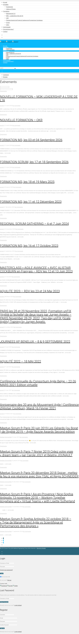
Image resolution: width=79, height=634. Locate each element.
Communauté (6, 27)
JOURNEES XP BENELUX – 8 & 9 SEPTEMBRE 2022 (35, 341)
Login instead (18, 605)
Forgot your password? (6, 570)
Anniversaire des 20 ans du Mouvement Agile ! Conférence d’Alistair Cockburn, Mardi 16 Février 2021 (39, 406)
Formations (6, 11)
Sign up (9, 580)
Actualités (5, 4)
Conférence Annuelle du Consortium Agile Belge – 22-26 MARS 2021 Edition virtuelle (38, 383)
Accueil (5, 2)
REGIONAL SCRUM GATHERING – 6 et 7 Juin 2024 (34, 224)
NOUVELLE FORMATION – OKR (21, 120)
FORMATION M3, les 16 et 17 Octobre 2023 (29, 246)
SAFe (7, 25)
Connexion (6, 75)
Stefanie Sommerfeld (6, 437)
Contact (5, 31)
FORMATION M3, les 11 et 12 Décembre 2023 (30, 202)
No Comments (16, 105)
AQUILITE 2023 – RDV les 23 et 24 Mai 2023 (30, 291)
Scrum (8, 22)
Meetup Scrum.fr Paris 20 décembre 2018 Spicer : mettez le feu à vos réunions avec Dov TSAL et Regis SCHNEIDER (39, 474)
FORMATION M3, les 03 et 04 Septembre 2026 (31, 140)
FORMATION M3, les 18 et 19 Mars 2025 (27, 182)
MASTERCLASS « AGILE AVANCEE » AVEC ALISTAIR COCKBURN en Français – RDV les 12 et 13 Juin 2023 (36, 269)
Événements (9, 7)
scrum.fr (2, 105)
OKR (7, 18)
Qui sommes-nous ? (8, 29)
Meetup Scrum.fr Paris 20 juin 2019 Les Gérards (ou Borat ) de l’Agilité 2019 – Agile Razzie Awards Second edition (39, 430)
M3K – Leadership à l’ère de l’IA (14, 16)
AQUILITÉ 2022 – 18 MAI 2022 (20, 361)
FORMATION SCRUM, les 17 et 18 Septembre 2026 (34, 162)
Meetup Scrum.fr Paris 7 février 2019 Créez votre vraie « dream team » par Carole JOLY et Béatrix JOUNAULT (36, 453)
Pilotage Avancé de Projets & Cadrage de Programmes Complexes (24, 20)
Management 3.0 (10, 13)
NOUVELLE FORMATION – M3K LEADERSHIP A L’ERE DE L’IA (39, 98)
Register (5, 77)
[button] (3, 586)
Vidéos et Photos (11, 9)
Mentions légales (41, 548)
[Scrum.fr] (9, 42)
